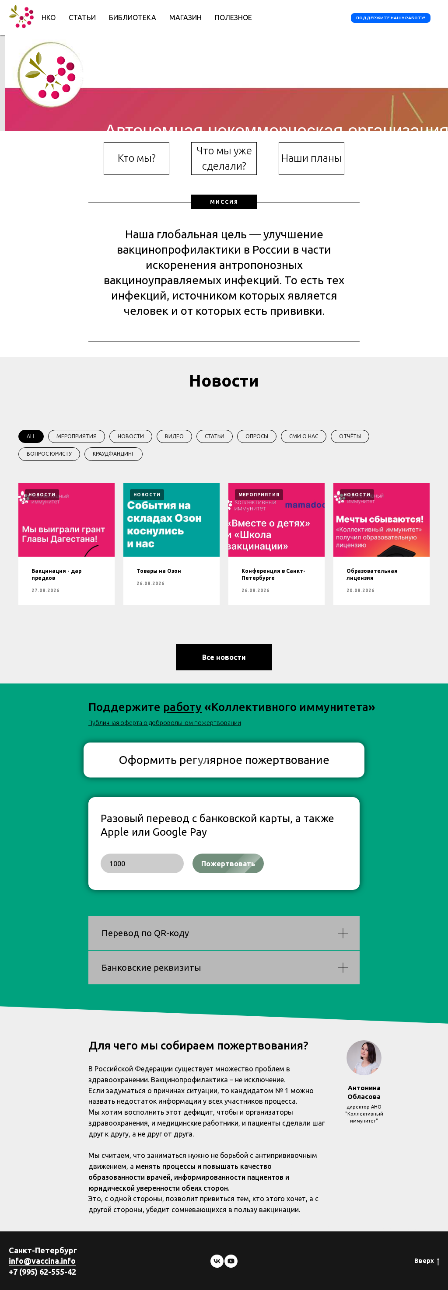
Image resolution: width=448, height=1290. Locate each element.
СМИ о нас (303, 436)
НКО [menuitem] (49, 17)
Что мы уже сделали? (224, 158)
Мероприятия (76, 436)
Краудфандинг (113, 454)
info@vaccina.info (42, 1260)
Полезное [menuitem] (233, 17)
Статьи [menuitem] (82, 17)
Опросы (256, 436)
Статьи (214, 436)
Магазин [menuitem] (185, 17)
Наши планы (311, 158)
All (31, 436)
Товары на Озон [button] (158, 571)
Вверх (424, 1260)
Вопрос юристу (49, 454)
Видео (174, 436)
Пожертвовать (228, 864)
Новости (131, 436)
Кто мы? (137, 158)
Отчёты (350, 436)
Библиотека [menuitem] (132, 17)
